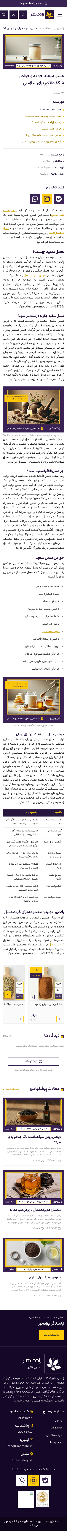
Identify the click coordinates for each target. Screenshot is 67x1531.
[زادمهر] (42, 14)
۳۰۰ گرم (20, 996)
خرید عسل (55, 945)
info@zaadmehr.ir (19, 1447)
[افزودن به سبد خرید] (59, 1019)
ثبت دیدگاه (31, 1061)
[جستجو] (23, 14)
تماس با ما (56, 1443)
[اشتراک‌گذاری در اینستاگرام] (47, 199)
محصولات (56, 1428)
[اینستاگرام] (33, 1480)
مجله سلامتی (54, 1435)
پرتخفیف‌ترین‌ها (52, 1335)
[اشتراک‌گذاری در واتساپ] (35, 199)
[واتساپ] (21, 1480)
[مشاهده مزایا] (32, 997)
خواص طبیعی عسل (35, 275)
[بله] (45, 1480)
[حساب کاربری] (13, 14)
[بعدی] (7, 994)
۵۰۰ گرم (58, 990)
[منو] (60, 14)
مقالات (47, 29)
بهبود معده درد (51, 632)
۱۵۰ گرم (58, 996)
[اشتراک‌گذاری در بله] (59, 199)
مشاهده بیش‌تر (11, 1089)
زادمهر (60, 29)
